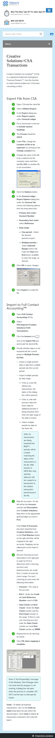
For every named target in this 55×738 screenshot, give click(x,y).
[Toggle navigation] (49, 10)
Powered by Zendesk (44, 736)
